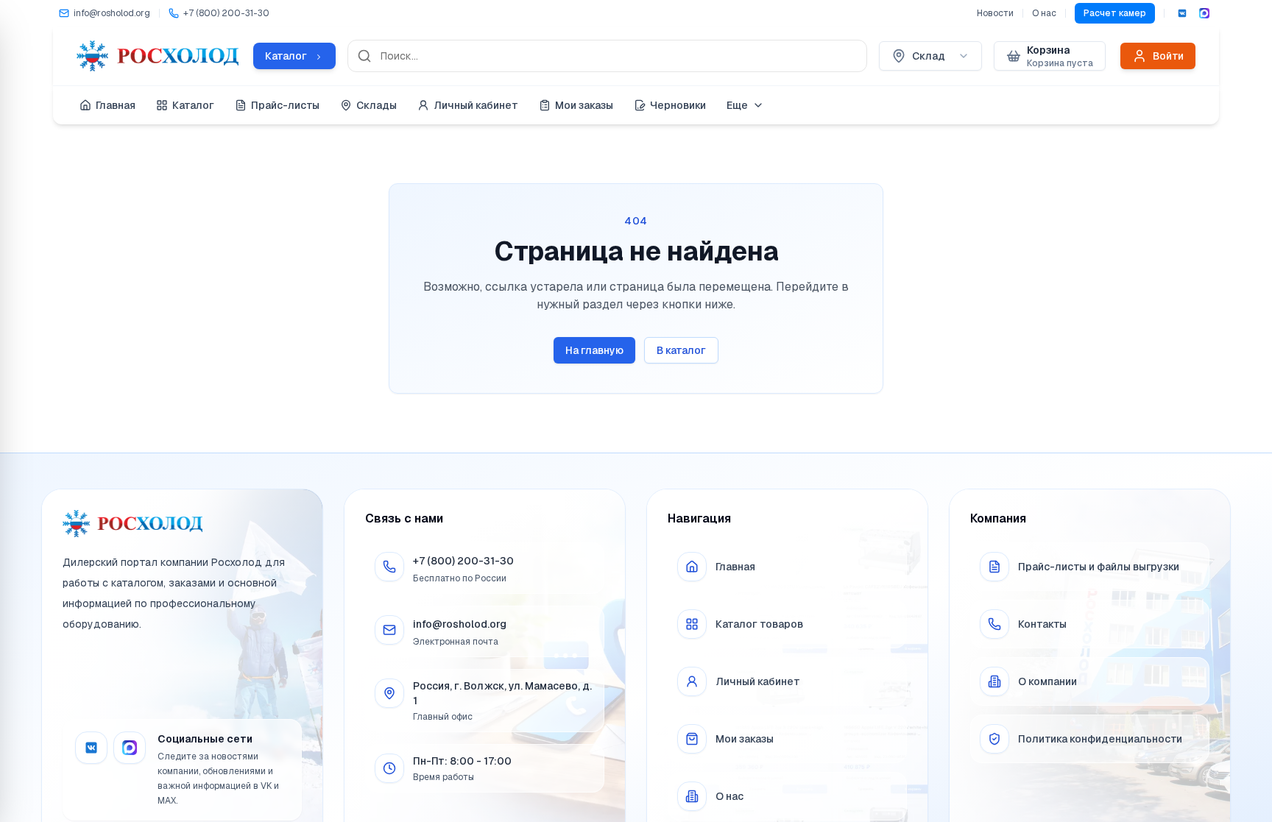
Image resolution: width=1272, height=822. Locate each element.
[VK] (1182, 13)
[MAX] (1204, 13)
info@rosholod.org (459, 624)
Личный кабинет (476, 105)
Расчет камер (1115, 13)
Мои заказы (584, 105)
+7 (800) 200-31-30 (463, 560)
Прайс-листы (285, 105)
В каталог (681, 350)
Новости (995, 13)
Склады (376, 105)
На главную (594, 350)
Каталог (193, 105)
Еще (737, 105)
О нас (1044, 13)
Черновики (678, 105)
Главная (115, 105)
